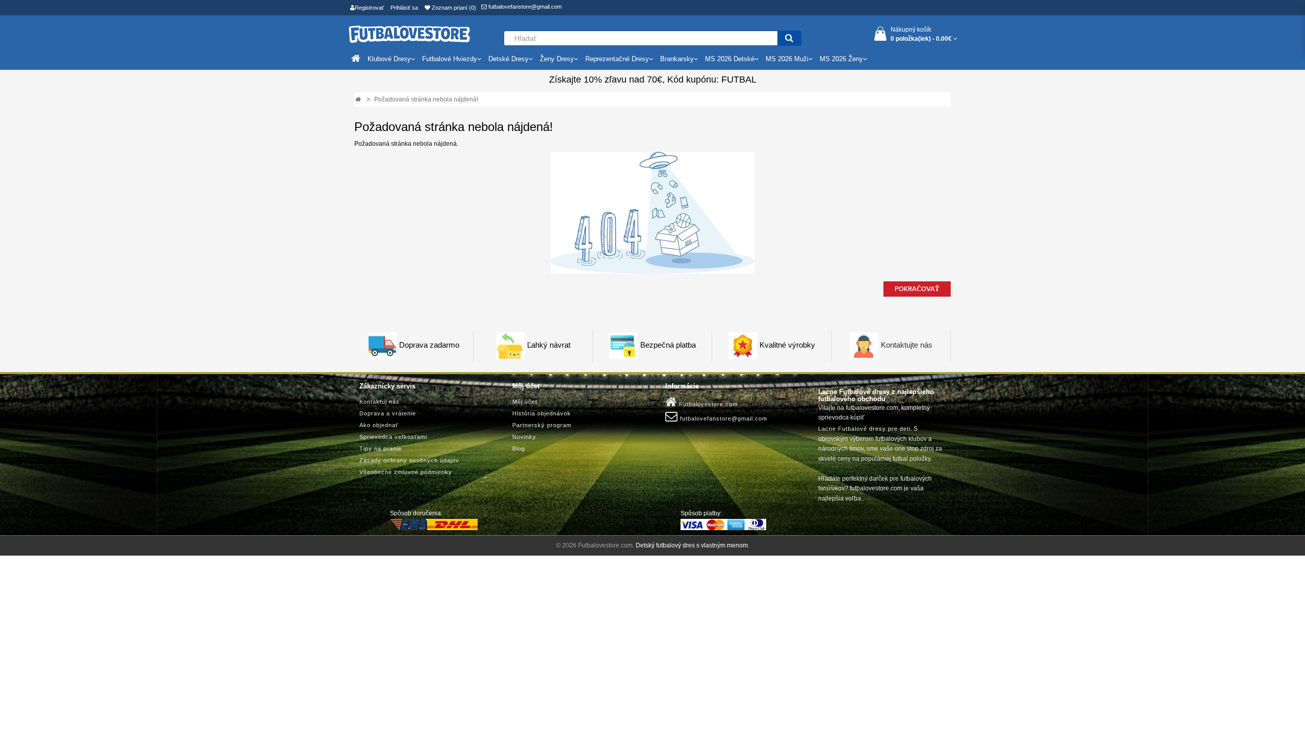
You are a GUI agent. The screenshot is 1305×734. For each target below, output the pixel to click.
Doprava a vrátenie (387, 413)
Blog (518, 448)
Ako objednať (378, 425)
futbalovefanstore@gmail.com (524, 7)
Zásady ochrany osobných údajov (409, 460)
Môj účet (524, 402)
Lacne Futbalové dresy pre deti (864, 429)
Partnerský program (541, 425)
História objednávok (541, 413)
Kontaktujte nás (906, 345)
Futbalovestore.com (707, 404)
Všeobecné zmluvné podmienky (405, 472)
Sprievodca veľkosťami (393, 437)
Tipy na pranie (380, 448)
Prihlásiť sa (404, 8)
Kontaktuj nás (379, 402)
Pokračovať (917, 289)
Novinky (524, 437)
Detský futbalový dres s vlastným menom (692, 545)
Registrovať (369, 8)
